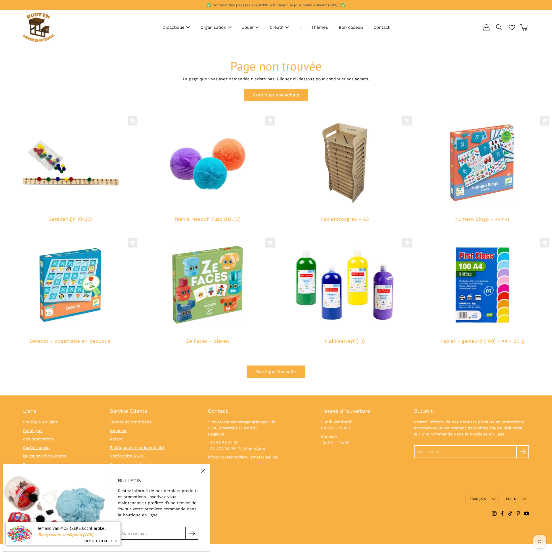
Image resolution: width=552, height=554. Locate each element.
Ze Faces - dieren (207, 341)
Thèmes (319, 27)
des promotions (38, 439)
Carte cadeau (36, 447)
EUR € (511, 499)
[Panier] (524, 27)
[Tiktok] (510, 513)
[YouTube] (526, 513)
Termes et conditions (130, 422)
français (478, 499)
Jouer (248, 27)
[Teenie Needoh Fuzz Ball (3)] (207, 163)
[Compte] (486, 27)
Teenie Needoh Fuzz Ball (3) (207, 219)
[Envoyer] (522, 451)
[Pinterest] (518, 513)
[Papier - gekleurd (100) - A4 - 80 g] (482, 285)
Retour (116, 439)
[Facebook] (502, 513)
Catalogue (33, 430)
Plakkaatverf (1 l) (345, 341)
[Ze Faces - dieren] (207, 285)
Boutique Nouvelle (276, 371)
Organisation (213, 27)
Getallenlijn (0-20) (70, 219)
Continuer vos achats (276, 95)
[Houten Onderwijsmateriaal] (39, 27)
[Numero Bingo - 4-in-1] (482, 163)
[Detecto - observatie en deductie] (70, 285)
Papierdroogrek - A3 (345, 219)
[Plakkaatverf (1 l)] (344, 285)
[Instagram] (494, 513)
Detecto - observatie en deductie (70, 341)
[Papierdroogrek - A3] (344, 163)
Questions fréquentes (44, 456)
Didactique (173, 27)
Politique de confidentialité (137, 447)
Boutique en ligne (40, 422)
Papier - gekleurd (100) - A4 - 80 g (482, 341)
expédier (118, 430)
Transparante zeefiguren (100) (65, 534)
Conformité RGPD (127, 456)
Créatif (277, 27)
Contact (381, 27)
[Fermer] (203, 470)
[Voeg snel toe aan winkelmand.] (132, 120)
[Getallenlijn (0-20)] (70, 163)
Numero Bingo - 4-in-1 (482, 219)
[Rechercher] (499, 27)
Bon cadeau (351, 27)
